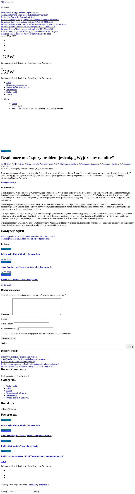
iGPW (7, 57)
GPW (57, 164)
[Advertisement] (67, 130)
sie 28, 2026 (6, 259)
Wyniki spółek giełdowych (17, 87)
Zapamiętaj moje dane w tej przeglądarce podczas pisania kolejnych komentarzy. (37, 333)
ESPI (8, 82)
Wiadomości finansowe (89, 164)
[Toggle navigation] (2, 68)
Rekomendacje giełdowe (16, 85)
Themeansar (44, 484)
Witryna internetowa (9, 328)
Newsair (32, 484)
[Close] (2, 489)
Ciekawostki (11, 92)
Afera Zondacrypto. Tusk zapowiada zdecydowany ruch (26, 267)
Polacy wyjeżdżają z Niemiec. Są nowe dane (20, 254)
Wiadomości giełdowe (110, 164)
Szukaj (4, 343)
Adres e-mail (7, 324)
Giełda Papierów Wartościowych (39, 164)
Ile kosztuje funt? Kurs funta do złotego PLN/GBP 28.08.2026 (27, 366)
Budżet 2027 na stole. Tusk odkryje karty (19, 279)
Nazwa (5, 319)
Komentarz (6, 314)
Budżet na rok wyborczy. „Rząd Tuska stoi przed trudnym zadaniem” (30, 364)
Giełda (21, 164)
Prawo (9, 94)
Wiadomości (11, 90)
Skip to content (7, 2)
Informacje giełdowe (69, 164)
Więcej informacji (8, 182)
